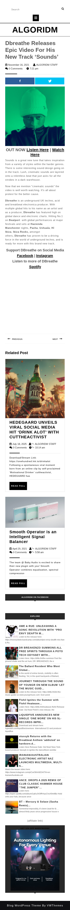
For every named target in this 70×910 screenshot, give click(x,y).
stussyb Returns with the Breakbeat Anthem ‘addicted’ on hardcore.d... (39, 740)
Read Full (19, 487)
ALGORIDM (35, 29)
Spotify (35, 267)
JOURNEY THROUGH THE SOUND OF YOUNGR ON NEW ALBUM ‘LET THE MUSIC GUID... (41, 685)
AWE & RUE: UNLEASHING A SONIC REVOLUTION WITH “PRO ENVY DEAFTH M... (40, 630)
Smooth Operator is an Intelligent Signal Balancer (32, 537)
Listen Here (38, 149)
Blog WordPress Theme (24, 905)
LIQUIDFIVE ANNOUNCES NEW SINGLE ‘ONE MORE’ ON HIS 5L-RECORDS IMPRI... (40, 718)
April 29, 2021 (19, 548)
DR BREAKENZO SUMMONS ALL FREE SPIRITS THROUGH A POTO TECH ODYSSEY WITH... (41, 651)
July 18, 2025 (19, 444)
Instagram (44, 256)
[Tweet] (49, 81)
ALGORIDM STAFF (47, 64)
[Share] (20, 81)
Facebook (25, 256)
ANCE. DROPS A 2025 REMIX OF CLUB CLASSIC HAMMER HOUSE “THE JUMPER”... (41, 784)
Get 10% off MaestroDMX (35, 828)
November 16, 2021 (18, 64)
